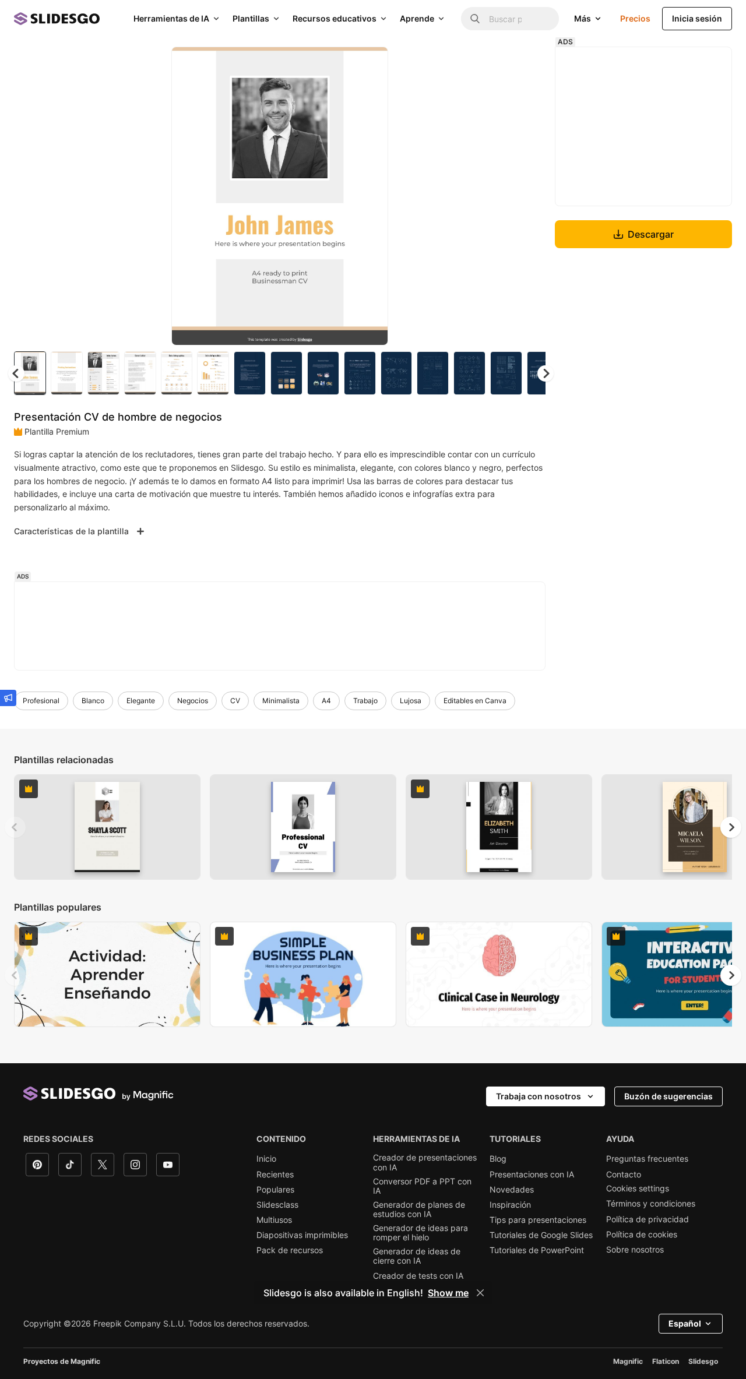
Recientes (275, 1174)
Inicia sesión (697, 18)
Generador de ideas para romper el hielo (420, 1232)
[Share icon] (368, 65)
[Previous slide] (15, 827)
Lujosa (410, 700)
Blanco (93, 700)
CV (235, 700)
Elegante (140, 700)
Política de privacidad (647, 1219)
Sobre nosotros (635, 1249)
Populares (275, 1189)
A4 (326, 700)
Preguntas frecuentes (647, 1158)
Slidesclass (277, 1204)
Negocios (192, 700)
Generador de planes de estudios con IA (419, 1209)
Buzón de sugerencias (668, 1096)
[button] (545, 373)
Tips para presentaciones (538, 1220)
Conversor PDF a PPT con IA (422, 1186)
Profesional (41, 700)
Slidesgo (703, 1361)
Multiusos (274, 1220)
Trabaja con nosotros (538, 1096)
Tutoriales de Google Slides (541, 1235)
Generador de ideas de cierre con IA (416, 1256)
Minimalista (281, 700)
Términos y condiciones (650, 1203)
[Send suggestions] (8, 698)
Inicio (266, 1158)
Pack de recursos (289, 1250)
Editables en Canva (475, 700)
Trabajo (365, 700)
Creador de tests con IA (418, 1276)
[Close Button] (480, 1292)
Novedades (512, 1189)
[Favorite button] (338, 65)
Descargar (651, 234)
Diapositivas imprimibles (302, 1235)
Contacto (623, 1174)
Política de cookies (641, 1234)
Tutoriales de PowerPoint (537, 1250)
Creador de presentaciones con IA (425, 1162)
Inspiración (510, 1204)
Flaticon (665, 1361)
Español (684, 1323)
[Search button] (475, 18)
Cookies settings (637, 1188)
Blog (498, 1158)
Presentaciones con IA (532, 1174)
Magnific (628, 1361)
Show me (448, 1293)
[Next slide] (370, 196)
